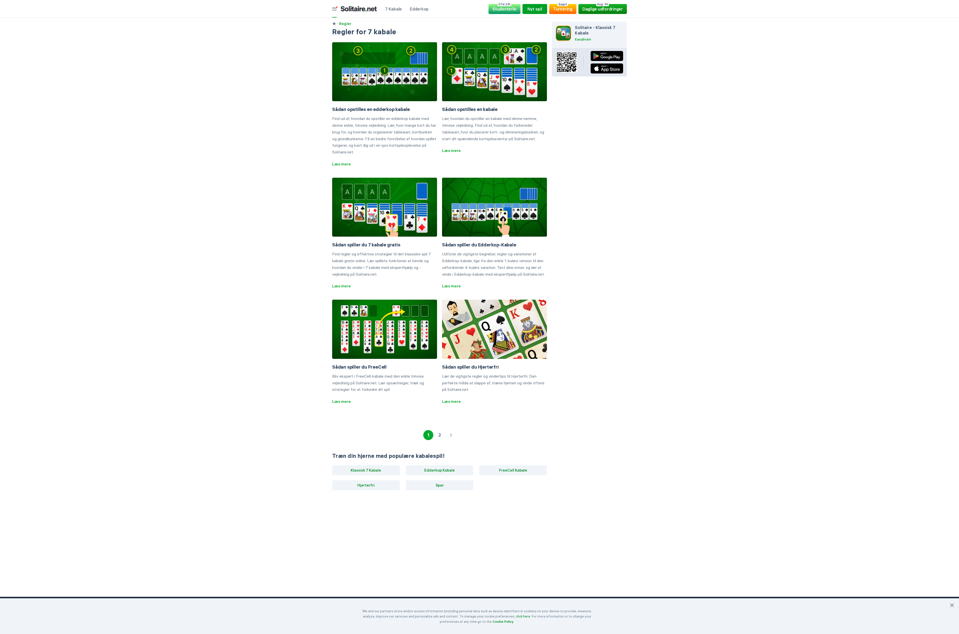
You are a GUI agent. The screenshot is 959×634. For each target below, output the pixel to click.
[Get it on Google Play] (607, 56)
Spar (440, 485)
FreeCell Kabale (513, 470)
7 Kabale (393, 8)
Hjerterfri (366, 485)
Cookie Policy (502, 622)
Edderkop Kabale (439, 470)
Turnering (562, 7)
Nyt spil (534, 8)
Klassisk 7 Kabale (366, 470)
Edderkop (419, 8)
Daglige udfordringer (602, 7)
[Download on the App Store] (607, 68)
